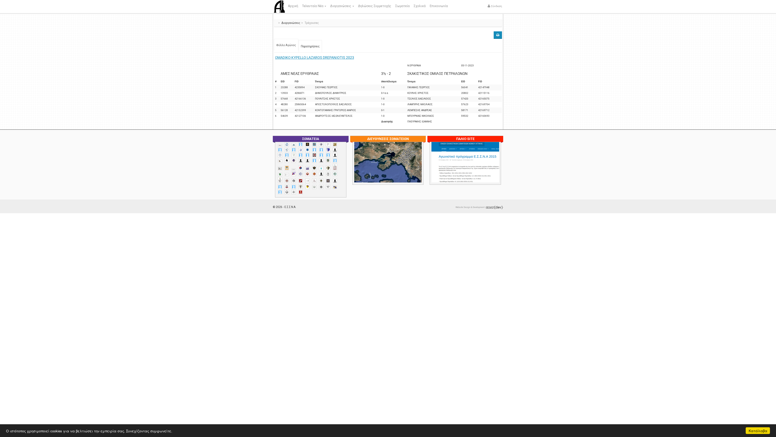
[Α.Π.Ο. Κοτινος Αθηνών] (294, 155)
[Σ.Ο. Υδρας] (300, 187)
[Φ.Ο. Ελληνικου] (300, 192)
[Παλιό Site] (492, 172)
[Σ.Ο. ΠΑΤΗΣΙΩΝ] (335, 181)
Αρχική (293, 6)
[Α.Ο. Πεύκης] (328, 149)
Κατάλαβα (758, 430)
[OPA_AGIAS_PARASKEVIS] (280, 145)
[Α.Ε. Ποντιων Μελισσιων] (300, 144)
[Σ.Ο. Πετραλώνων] (287, 187)
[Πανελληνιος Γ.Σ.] (287, 174)
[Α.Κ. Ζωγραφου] (314, 144)
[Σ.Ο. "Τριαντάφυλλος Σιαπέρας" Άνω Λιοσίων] (335, 174)
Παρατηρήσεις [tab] (310, 46)
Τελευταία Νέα (313, 6)
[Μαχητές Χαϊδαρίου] (314, 168)
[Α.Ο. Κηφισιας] (294, 150)
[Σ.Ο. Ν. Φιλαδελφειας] (321, 181)
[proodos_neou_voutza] (287, 144)
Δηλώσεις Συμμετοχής (374, 6)
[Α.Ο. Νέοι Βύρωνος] (307, 149)
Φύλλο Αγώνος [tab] (286, 45)
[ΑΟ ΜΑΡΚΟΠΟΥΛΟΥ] (294, 160)
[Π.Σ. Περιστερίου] (335, 167)
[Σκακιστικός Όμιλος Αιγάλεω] (287, 192)
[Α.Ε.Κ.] (307, 144)
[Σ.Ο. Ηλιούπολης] (294, 181)
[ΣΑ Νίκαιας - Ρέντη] (314, 187)
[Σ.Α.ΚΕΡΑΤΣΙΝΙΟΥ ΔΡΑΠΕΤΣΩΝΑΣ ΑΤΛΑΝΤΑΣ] (321, 174)
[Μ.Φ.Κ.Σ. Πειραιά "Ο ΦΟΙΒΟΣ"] (307, 168)
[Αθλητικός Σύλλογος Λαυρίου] (287, 160)
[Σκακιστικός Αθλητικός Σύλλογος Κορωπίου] (335, 187)
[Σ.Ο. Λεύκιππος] (314, 181)
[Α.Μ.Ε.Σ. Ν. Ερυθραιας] (321, 144)
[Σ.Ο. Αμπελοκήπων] (287, 181)
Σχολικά (420, 6)
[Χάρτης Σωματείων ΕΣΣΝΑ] (397, 167)
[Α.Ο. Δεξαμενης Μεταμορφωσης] (280, 150)
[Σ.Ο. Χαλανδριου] (307, 186)
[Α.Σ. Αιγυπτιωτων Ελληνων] (300, 155)
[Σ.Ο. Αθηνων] (280, 180)
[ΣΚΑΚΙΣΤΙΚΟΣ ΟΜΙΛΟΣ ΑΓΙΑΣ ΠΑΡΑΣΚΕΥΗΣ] (280, 192)
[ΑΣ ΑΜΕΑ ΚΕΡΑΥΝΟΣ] (300, 160)
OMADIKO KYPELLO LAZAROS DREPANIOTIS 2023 (314, 57)
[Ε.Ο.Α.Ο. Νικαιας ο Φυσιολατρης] (280, 168)
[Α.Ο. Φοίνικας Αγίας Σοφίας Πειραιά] (280, 155)
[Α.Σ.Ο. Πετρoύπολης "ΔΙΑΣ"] (280, 161)
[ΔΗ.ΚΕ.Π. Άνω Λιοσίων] (328, 160)
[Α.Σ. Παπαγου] (321, 155)
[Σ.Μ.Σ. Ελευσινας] (328, 174)
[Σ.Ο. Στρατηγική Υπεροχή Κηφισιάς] (294, 187)
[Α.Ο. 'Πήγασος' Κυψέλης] (328, 144)
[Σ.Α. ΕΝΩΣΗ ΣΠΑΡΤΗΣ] (314, 174)
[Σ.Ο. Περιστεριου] (280, 187)
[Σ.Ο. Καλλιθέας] (307, 181)
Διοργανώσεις (341, 6)
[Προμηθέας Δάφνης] (307, 174)
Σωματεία (402, 6)
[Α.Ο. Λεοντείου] (300, 150)
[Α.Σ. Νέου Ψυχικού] (314, 155)
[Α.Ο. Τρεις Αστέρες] (335, 150)
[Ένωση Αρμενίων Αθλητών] (300, 168)
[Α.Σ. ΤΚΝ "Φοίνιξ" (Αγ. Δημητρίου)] (335, 155)
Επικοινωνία (439, 6)
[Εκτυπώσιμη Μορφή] (498, 35)
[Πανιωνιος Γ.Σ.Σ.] (294, 173)
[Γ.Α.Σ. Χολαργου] (314, 160)
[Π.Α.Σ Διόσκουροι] (328, 167)
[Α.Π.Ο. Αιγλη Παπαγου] (287, 155)
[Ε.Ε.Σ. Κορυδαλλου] (335, 160)
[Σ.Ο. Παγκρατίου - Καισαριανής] (328, 181)
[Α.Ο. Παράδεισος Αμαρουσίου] (321, 150)
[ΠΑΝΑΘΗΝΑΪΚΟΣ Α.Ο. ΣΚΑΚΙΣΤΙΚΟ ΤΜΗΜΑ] (280, 174)
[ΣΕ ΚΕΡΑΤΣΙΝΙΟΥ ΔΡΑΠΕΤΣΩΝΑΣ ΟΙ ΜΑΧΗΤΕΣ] (321, 187)
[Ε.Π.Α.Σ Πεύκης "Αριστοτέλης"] (294, 169)
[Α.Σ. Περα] (328, 155)
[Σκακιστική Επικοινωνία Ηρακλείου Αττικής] (328, 187)
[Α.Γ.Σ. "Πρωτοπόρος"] (294, 144)
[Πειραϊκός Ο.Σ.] (300, 174)
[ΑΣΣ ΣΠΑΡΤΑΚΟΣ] (307, 160)
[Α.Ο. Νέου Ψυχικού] (314, 150)
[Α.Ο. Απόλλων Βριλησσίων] (335, 144)
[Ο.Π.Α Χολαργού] (321, 168)
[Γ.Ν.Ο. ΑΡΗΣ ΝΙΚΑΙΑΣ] (321, 160)
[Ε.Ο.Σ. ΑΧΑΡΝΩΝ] (287, 167)
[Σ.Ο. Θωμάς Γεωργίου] (300, 181)
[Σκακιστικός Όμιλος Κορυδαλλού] (294, 192)
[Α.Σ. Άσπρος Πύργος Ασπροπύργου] (307, 155)
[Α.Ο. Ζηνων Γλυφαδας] (287, 150)
